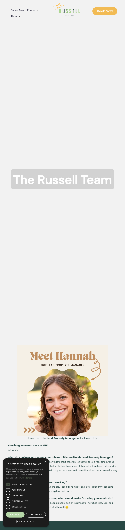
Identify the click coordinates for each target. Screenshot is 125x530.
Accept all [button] (15, 514)
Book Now (105, 11)
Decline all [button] (36, 514)
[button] (26, 522)
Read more (27, 477)
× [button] (45, 462)
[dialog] (26, 492)
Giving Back (17, 10)
